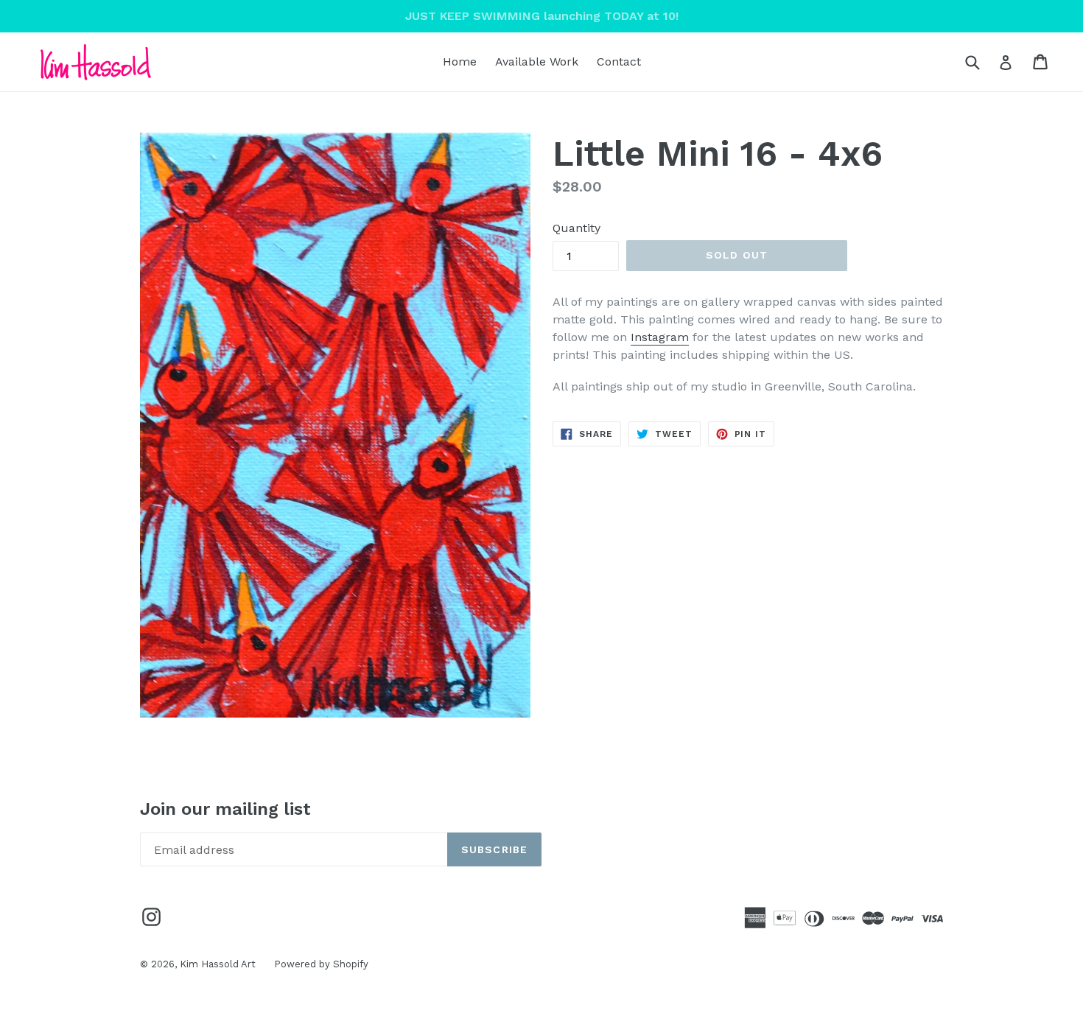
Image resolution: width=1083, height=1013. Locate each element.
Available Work (536, 62)
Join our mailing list (225, 809)
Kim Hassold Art (218, 964)
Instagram (660, 337)
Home (460, 62)
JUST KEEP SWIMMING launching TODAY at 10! (542, 16)
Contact (619, 62)
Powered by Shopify (321, 964)
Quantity (576, 228)
